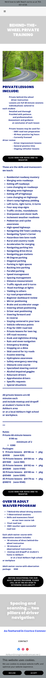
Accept (34, 673)
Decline (12, 673)
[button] (6, 11)
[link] (19, 649)
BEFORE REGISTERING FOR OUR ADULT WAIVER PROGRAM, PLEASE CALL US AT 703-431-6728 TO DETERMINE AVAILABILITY (23, 581)
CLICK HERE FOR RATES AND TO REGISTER (23, 158)
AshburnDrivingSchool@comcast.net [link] (22, 654)
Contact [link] (23, 641)
